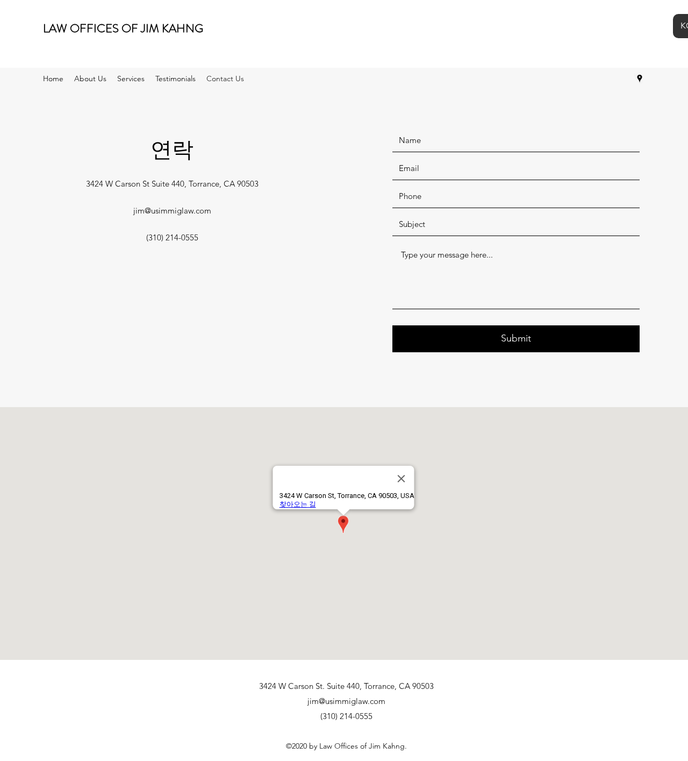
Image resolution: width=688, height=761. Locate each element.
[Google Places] (639, 78)
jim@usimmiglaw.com (172, 210)
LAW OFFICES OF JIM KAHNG (123, 28)
